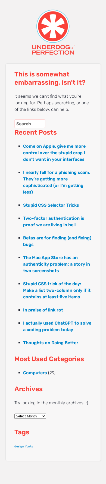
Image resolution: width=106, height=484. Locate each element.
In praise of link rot (43, 310)
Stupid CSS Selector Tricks (51, 205)
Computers (35, 372)
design (19, 446)
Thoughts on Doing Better (50, 342)
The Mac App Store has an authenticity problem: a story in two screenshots (56, 264)
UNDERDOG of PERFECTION (53, 27)
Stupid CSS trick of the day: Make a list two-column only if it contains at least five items (57, 290)
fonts (29, 446)
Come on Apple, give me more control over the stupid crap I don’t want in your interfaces (54, 153)
